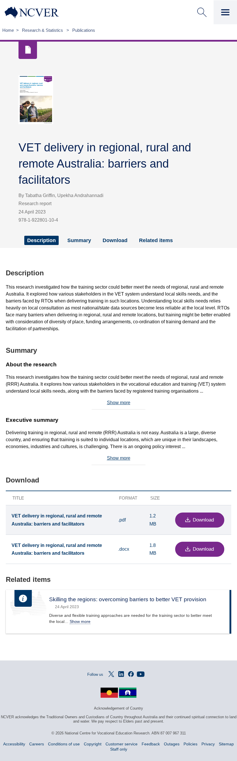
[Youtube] (140, 674)
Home (8, 30)
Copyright (92, 744)
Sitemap (226, 744)
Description (41, 240)
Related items (156, 240)
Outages (171, 744)
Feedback (151, 744)
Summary (79, 240)
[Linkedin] (121, 674)
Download (115, 240)
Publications (83, 30)
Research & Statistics (43, 30)
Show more (118, 402)
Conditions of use (64, 744)
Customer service (121, 744)
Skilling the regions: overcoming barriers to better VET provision (127, 599)
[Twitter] (111, 674)
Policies (190, 744)
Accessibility (14, 744)
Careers (36, 744)
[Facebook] (131, 674)
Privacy (208, 744)
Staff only (118, 749)
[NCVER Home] (42, 12)
